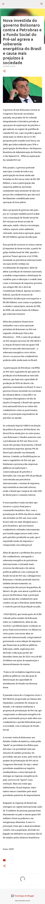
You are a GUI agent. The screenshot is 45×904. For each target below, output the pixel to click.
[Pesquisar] (41, 4)
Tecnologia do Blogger (24, 896)
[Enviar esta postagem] (4, 861)
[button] (4, 71)
